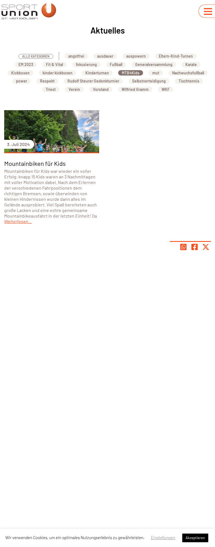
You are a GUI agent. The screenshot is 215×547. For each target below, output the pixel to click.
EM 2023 (25, 64)
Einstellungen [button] (163, 537)
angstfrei (76, 56)
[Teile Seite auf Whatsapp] (183, 247)
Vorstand (101, 89)
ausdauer (105, 56)
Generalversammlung (153, 64)
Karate (191, 64)
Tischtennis (189, 81)
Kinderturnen (97, 72)
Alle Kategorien (36, 56)
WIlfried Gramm (135, 89)
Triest (51, 89)
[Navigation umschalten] (208, 11)
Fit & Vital (54, 64)
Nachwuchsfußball (188, 72)
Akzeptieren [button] (195, 538)
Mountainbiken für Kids (35, 163)
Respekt (47, 81)
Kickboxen (20, 72)
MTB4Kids (130, 72)
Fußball (116, 64)
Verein (74, 89)
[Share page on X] (206, 247)
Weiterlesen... (18, 221)
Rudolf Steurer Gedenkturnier (93, 81)
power (21, 81)
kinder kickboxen (58, 72)
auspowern (136, 56)
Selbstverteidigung (149, 81)
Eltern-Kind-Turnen (176, 56)
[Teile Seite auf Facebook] (195, 247)
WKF (166, 89)
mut (155, 72)
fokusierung (86, 64)
